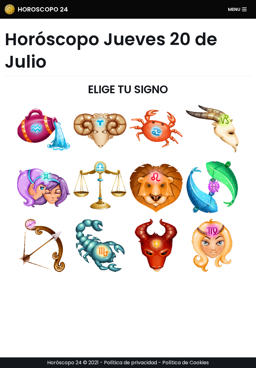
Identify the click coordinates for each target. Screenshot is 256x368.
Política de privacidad (130, 362)
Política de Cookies (185, 362)
